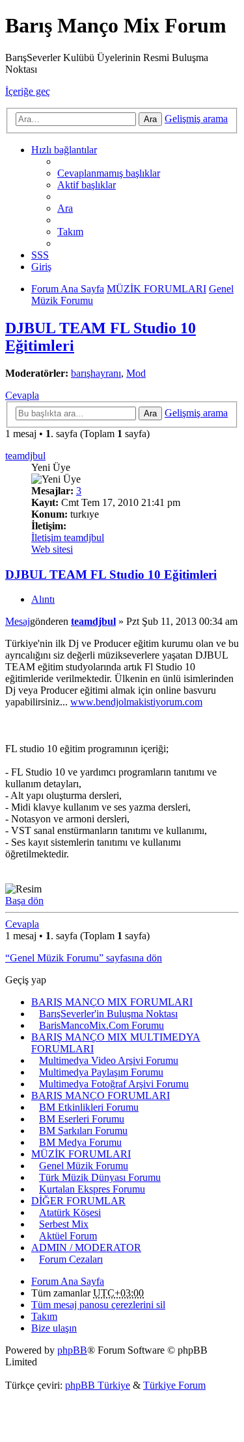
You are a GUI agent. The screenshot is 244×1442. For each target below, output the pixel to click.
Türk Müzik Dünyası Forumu (100, 1177)
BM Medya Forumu (80, 1142)
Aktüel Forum (68, 1235)
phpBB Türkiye (97, 1385)
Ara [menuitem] (65, 208)
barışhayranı (96, 373)
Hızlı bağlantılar (64, 149)
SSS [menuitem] (40, 254)
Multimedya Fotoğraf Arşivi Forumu (114, 1083)
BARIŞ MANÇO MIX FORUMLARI (112, 1001)
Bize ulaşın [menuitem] (54, 1328)
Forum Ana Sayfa (67, 1281)
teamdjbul (25, 455)
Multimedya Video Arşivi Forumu (108, 1060)
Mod (136, 373)
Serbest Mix (63, 1224)
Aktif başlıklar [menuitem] (86, 184)
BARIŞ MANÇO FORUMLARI (100, 1095)
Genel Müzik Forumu (83, 1165)
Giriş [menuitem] (41, 266)
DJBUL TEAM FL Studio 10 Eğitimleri (111, 574)
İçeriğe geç (27, 91)
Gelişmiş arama (196, 118)
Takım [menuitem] (70, 231)
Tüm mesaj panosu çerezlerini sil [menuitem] (98, 1304)
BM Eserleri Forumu (81, 1118)
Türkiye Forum (174, 1385)
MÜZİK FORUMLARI (81, 1153)
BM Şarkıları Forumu (83, 1130)
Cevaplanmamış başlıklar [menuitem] (108, 173)
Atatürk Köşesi (70, 1212)
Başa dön (24, 900)
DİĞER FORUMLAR (78, 1200)
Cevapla (22, 395)
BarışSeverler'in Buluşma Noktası (108, 1013)
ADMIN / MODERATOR (86, 1247)
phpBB (72, 1350)
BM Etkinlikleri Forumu (89, 1107)
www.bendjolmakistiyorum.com (136, 701)
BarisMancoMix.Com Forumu (101, 1025)
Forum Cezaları (71, 1259)
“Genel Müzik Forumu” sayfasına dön (83, 957)
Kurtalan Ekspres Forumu (92, 1189)
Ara (150, 119)
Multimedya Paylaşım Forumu (101, 1072)
